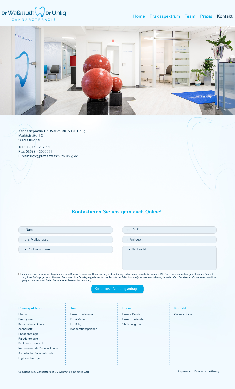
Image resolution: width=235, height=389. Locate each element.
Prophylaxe (25, 319)
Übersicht (24, 314)
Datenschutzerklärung (206, 371)
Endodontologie (28, 334)
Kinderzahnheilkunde (31, 324)
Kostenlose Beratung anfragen (117, 289)
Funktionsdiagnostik (31, 343)
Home (139, 16)
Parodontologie (28, 338)
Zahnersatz (25, 329)
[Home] (34, 13)
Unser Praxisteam (81, 314)
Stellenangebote (132, 324)
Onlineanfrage (183, 314)
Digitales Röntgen (29, 358)
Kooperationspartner (83, 329)
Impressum (184, 371)
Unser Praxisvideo (133, 319)
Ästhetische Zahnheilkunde (35, 353)
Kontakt (225, 16)
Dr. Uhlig (75, 324)
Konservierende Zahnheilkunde (38, 348)
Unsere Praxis (131, 314)
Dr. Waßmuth (78, 319)
